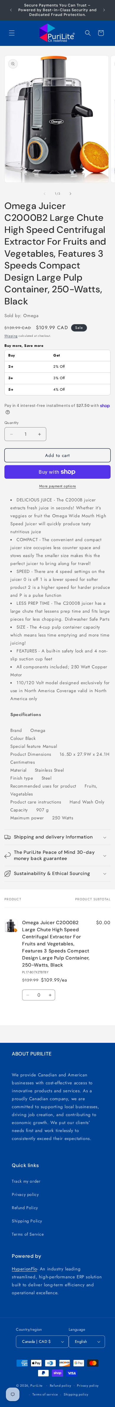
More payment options (57, 486)
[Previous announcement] (10, 10)
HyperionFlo (24, 1269)
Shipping (11, 336)
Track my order (26, 1181)
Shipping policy (76, 1394)
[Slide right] (70, 193)
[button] (11, 32)
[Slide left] (44, 193)
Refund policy (60, 1385)
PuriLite (36, 1385)
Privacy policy (25, 1194)
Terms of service (45, 1394)
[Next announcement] (104, 10)
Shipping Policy (27, 1221)
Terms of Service (28, 1234)
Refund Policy (25, 1208)
